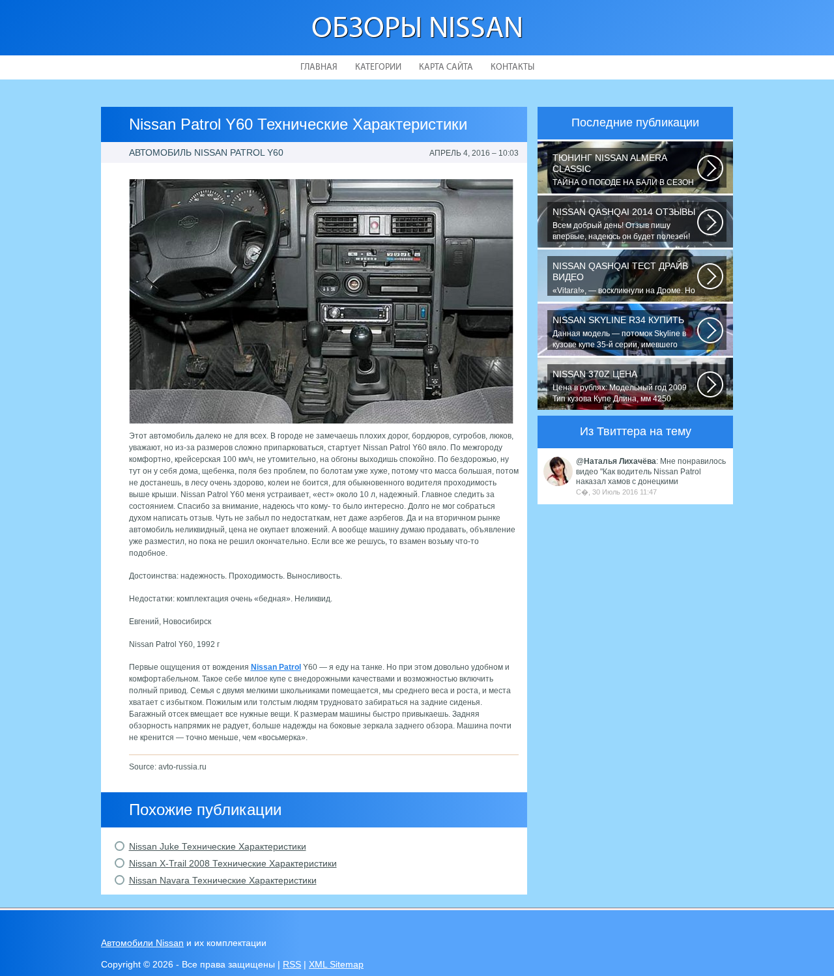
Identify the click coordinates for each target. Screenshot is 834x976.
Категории (378, 67)
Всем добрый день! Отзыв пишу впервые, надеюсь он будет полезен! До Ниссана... (624, 224)
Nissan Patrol (276, 667)
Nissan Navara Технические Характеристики (223, 880)
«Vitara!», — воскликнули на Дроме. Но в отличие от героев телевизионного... (624, 278)
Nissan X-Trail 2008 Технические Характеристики (233, 863)
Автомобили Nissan (142, 943)
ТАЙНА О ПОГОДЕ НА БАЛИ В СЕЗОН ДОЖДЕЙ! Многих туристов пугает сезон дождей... (623, 170)
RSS (292, 964)
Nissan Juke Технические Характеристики (217, 846)
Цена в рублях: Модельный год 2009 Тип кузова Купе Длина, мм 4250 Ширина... (620, 386)
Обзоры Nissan (417, 29)
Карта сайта (446, 67)
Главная (319, 67)
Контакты (512, 67)
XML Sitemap (336, 964)
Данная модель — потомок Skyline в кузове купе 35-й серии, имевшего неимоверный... (619, 332)
